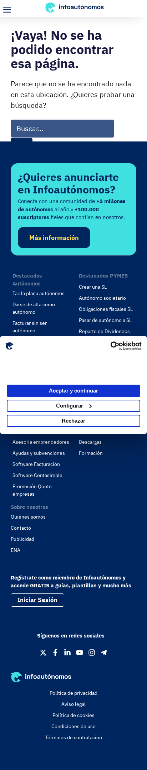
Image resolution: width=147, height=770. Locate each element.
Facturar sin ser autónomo (29, 327)
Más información (54, 238)
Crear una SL (93, 287)
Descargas (90, 442)
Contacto (21, 528)
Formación (91, 453)
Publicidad (22, 539)
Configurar (69, 406)
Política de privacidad (73, 693)
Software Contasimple (37, 475)
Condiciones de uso (73, 726)
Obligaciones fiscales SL (106, 309)
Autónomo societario (102, 298)
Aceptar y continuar (73, 391)
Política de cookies (73, 715)
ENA (15, 550)
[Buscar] (21, 147)
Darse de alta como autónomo (33, 308)
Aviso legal (73, 704)
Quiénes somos (28, 517)
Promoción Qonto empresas (32, 490)
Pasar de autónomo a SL (105, 320)
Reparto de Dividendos (104, 331)
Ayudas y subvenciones (38, 453)
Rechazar (73, 421)
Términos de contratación (73, 737)
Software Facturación (36, 464)
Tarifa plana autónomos (38, 293)
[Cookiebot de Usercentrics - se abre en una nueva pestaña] (110, 346)
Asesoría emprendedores (40, 442)
